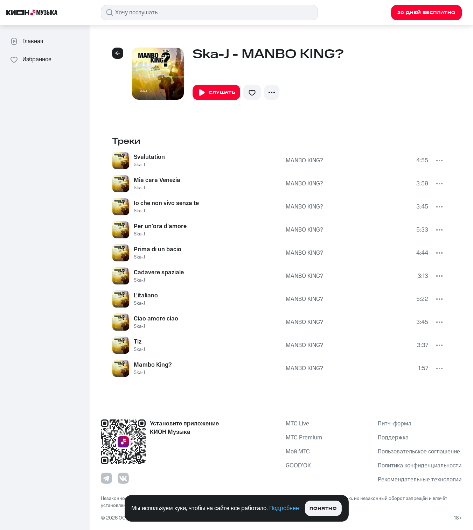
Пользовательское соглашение (419, 451)
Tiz (137, 342)
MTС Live (297, 423)
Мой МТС (298, 451)
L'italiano (146, 295)
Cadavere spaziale (159, 272)
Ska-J (139, 164)
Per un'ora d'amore (160, 226)
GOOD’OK (298, 465)
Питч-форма (394, 423)
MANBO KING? (304, 160)
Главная (32, 41)
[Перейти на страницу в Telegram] (106, 478)
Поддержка (393, 437)
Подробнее (284, 508)
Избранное (36, 59)
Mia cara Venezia (157, 180)
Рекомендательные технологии (419, 479)
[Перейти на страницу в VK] (123, 478)
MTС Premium (304, 437)
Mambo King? (153, 365)
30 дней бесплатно (426, 13)
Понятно (322, 508)
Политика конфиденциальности (419, 465)
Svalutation (149, 157)
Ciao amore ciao (156, 319)
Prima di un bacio (157, 249)
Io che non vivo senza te (166, 203)
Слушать (222, 93)
